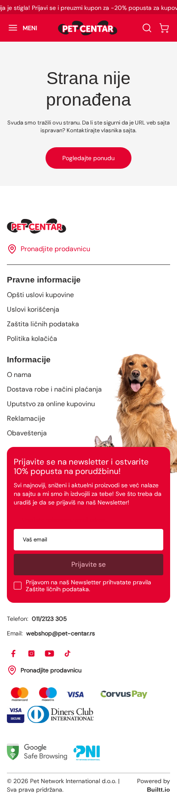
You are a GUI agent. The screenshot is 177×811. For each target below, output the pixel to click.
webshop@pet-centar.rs (60, 633)
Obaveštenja (27, 432)
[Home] (88, 226)
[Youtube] (50, 654)
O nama (19, 374)
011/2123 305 (49, 619)
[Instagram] (32, 654)
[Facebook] (14, 654)
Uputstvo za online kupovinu (51, 403)
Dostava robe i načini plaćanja (54, 389)
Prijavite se (88, 564)
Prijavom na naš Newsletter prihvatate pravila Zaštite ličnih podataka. (88, 585)
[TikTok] (68, 654)
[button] (18, 28)
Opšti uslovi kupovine (40, 294)
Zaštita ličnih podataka (43, 323)
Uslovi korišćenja (33, 309)
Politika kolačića (32, 338)
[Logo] (87, 28)
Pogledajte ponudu (88, 158)
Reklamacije (26, 418)
